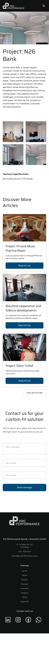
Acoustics (24, 588)
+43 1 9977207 (24, 551)
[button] (43, 5)
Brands (25, 579)
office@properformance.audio (25, 556)
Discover (24, 584)
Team (24, 597)
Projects (24, 592)
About (24, 575)
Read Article (24, 265)
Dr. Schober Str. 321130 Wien (24, 546)
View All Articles (34, 392)
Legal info (24, 601)
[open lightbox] (13, 131)
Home (24, 571)
